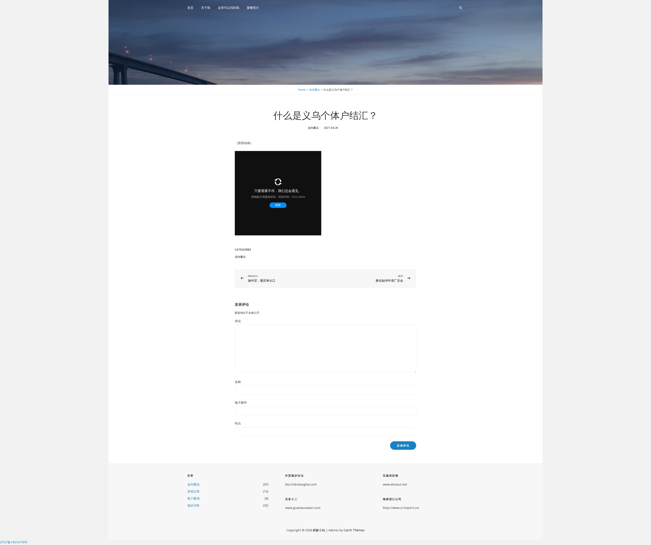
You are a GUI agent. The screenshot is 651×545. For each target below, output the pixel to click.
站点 (238, 423)
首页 (190, 8)
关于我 (205, 8)
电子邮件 (241, 402)
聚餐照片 (253, 8)
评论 (238, 321)
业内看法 (314, 90)
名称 (238, 382)
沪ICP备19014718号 (13, 542)
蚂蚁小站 (319, 530)
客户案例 (193, 498)
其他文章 (193, 491)
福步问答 (193, 505)
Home (302, 90)
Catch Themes (354, 530)
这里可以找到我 (228, 8)
